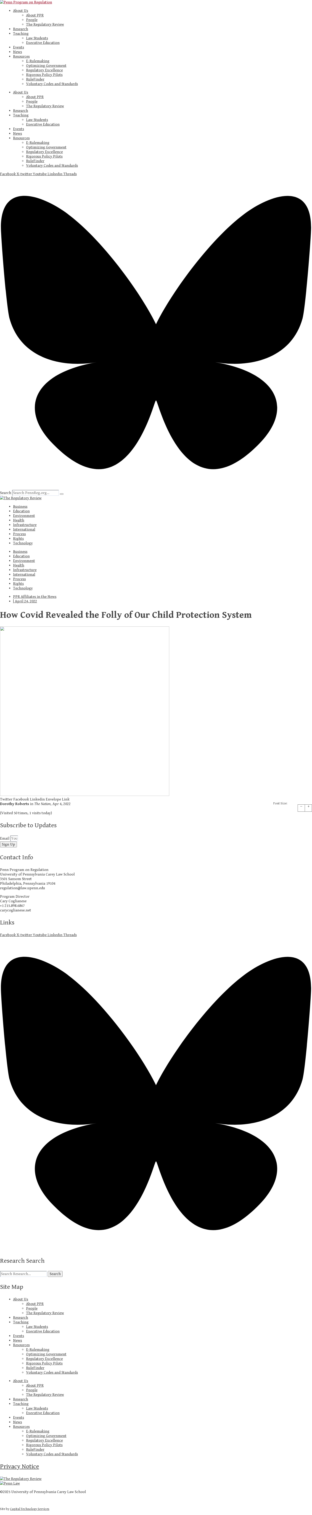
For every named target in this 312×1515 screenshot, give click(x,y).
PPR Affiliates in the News (34, 596)
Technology (23, 543)
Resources (21, 56)
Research (20, 29)
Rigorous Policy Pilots (44, 75)
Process (19, 534)
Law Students (37, 38)
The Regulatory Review (45, 24)
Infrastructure (25, 525)
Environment (24, 515)
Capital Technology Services (29, 1509)
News (17, 52)
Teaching (21, 33)
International (24, 529)
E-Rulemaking (37, 61)
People (31, 20)
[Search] (61, 494)
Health (18, 520)
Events (18, 47)
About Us (20, 10)
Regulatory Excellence (44, 70)
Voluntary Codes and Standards (52, 84)
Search (5, 493)
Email (5, 838)
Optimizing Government (46, 65)
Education (21, 511)
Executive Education (43, 42)
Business (20, 506)
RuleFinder (35, 79)
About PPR (35, 15)
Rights (18, 538)
